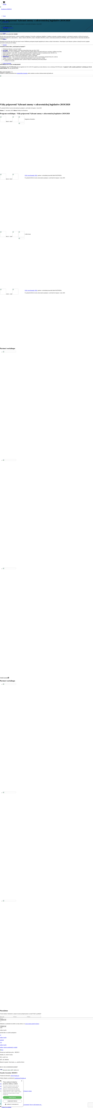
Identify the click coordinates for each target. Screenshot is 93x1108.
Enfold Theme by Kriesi (26, 1091)
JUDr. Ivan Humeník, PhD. (31, 175)
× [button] (21, 1080)
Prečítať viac (5, 1094)
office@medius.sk (15, 1075)
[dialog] (12, 1093)
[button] (12, 1104)
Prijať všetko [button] (12, 1097)
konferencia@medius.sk (20, 1078)
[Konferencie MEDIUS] (6, 9)
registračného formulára (22, 73)
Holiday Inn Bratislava (8, 27)
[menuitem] (48, 1093)
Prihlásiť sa (3, 1019)
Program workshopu (4, 31)
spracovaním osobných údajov (32, 1023)
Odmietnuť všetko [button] (12, 1101)
